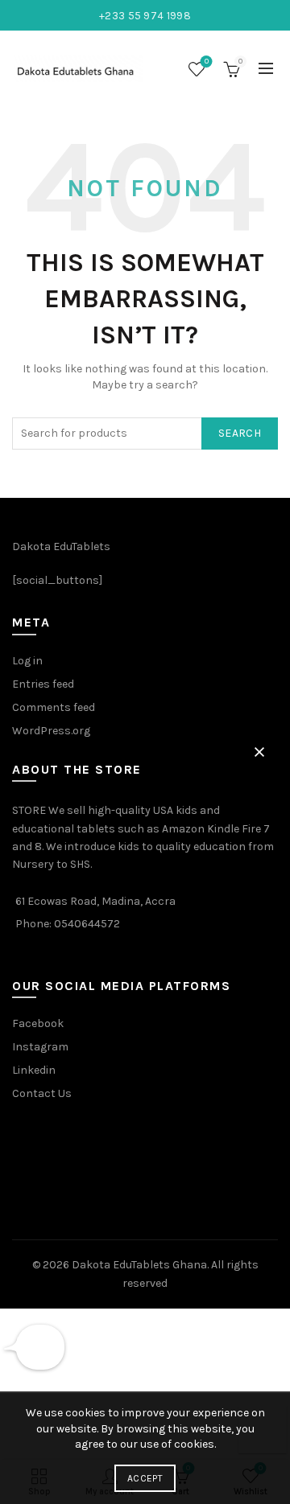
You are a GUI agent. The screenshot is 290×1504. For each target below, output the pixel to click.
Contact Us (42, 1093)
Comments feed (53, 707)
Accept (145, 1478)
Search (239, 433)
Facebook (38, 1023)
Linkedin (34, 1070)
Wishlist (207, 61)
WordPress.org (51, 731)
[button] (259, 752)
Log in (27, 661)
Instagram (40, 1047)
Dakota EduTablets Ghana (139, 1265)
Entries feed (43, 684)
